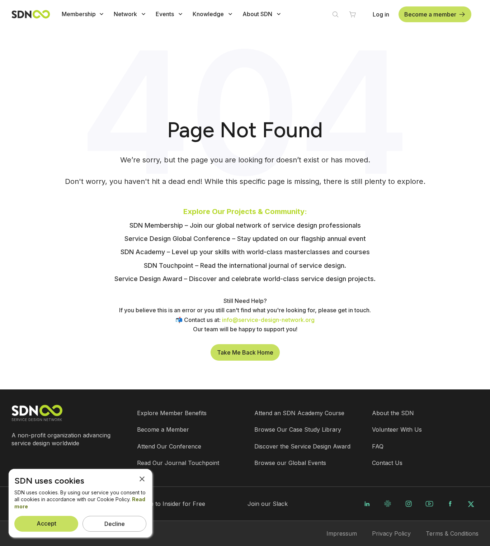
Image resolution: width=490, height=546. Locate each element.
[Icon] (101, 14)
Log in (381, 14)
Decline (114, 523)
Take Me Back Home (245, 352)
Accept (46, 523)
